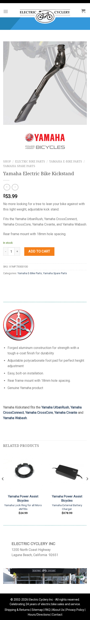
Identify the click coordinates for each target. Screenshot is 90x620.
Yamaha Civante (65, 413)
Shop (7, 161)
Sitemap (37, 609)
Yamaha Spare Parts (19, 166)
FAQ (47, 609)
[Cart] (83, 10)
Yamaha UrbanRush (55, 407)
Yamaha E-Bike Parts (65, 161)
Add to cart (39, 251)
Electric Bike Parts (30, 161)
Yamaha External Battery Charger (67, 507)
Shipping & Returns (17, 609)
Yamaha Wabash (15, 418)
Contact (57, 614)
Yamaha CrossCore (39, 413)
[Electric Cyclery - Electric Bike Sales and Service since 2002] (45, 14)
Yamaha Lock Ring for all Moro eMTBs (23, 507)
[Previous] (3, 487)
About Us (58, 609)
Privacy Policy (75, 609)
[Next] (87, 487)
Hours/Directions (39, 614)
